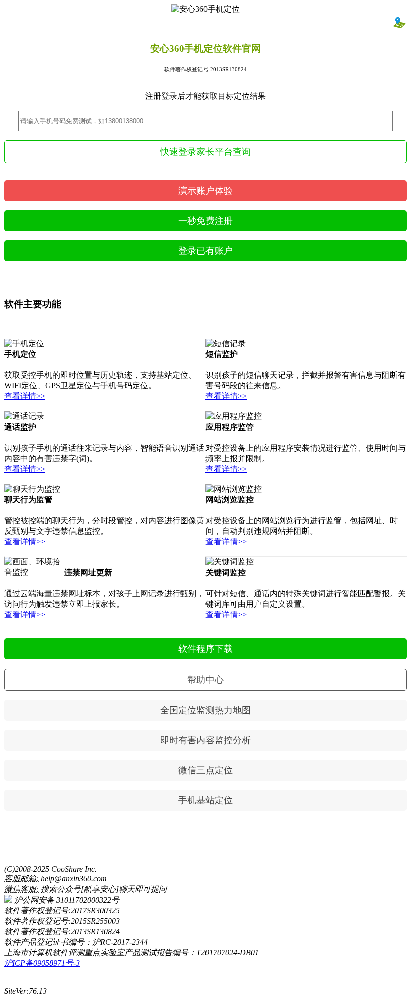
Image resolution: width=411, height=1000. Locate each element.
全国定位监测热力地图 (205, 710)
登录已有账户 (205, 251)
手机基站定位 (205, 800)
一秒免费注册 (205, 221)
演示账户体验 (205, 191)
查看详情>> (24, 396)
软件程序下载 (205, 649)
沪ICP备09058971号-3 (42, 963)
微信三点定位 (205, 770)
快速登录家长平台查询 (205, 152)
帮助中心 (205, 680)
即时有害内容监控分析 (205, 740)
